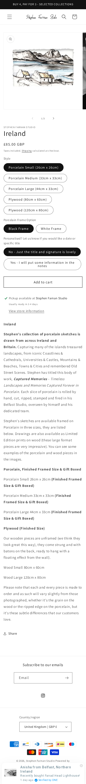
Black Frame (19, 228)
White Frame (51, 228)
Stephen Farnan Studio (40, 760)
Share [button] (12, 633)
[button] (9, 17)
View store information (26, 311)
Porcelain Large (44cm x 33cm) (33, 189)
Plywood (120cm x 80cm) (28, 210)
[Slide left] (32, 118)
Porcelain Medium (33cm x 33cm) (35, 178)
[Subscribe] (67, 677)
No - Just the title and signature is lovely (42, 252)
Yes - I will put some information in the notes (43, 264)
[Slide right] (53, 118)
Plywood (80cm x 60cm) (28, 199)
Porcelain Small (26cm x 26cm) (34, 167)
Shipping (27, 150)
